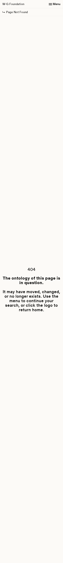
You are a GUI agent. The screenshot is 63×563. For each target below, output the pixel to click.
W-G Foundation (13, 4)
